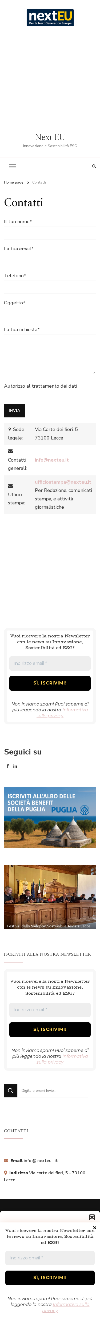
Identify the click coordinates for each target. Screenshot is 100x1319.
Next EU (50, 138)
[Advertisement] (50, 80)
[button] (92, 1217)
